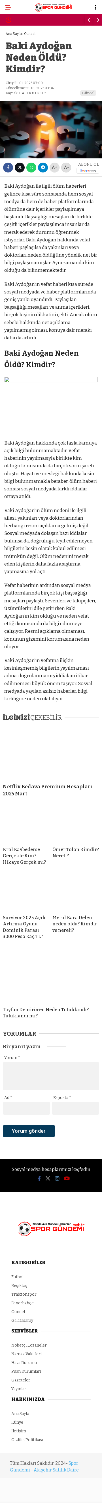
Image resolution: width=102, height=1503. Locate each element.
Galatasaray (23, 80)
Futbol (16, 46)
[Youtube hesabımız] (64, 1493)
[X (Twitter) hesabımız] (32, 1493)
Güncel (16, 103)
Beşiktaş (18, 58)
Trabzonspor (23, 92)
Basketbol (20, 115)
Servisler (19, 126)
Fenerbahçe (21, 69)
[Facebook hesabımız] (17, 1493)
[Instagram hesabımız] (49, 1493)
